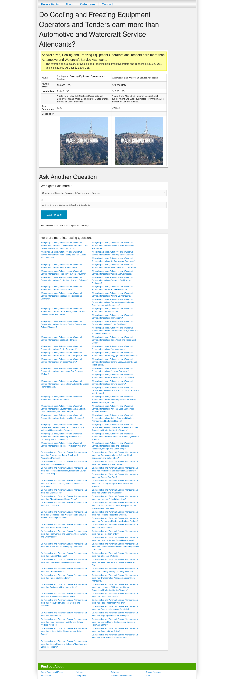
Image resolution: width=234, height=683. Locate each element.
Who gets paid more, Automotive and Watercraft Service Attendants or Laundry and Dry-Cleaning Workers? (62, 371)
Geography (81, 676)
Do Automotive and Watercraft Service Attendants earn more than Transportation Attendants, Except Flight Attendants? (115, 578)
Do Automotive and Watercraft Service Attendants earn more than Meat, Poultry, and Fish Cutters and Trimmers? (64, 603)
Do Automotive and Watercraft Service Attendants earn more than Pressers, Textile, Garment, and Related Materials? (64, 484)
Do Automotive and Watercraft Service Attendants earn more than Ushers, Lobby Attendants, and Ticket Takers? (64, 631)
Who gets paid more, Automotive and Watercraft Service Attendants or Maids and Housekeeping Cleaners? (61, 296)
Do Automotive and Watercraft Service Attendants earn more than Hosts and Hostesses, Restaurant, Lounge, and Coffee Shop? (64, 471)
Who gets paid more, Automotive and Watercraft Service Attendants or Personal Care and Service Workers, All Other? (113, 409)
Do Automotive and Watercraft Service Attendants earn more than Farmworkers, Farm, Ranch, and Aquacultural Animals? (64, 455)
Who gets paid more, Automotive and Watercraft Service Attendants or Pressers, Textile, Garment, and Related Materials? (63, 324)
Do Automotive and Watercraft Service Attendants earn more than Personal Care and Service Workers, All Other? (115, 562)
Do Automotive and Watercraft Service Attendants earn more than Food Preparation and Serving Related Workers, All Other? (64, 622)
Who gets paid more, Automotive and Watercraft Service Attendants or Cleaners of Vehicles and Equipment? (112, 280)
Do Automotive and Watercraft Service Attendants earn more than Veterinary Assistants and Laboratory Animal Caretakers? (115, 547)
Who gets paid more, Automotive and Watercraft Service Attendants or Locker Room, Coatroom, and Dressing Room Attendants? (63, 312)
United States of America (121, 676)
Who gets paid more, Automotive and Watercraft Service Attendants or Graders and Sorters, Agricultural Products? (115, 437)
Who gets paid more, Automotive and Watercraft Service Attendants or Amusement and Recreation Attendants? (113, 246)
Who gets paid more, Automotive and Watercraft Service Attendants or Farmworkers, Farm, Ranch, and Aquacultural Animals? (115, 331)
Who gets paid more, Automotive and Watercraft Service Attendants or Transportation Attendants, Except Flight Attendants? (65, 384)
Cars (148, 676)
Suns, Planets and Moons (52, 672)
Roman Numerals (153, 672)
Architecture (46, 676)
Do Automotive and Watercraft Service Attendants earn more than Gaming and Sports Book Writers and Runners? (115, 484)
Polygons (115, 672)
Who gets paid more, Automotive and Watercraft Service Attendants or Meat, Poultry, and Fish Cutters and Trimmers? (63, 255)
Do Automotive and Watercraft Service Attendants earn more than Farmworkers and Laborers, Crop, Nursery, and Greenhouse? (64, 534)
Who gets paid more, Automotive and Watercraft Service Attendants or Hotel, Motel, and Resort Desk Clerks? (114, 340)
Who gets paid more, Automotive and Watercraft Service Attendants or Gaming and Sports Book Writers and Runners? (115, 390)
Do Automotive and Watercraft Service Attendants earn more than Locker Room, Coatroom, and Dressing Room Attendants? (115, 622)
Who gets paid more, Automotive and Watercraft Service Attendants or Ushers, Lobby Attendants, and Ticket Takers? (114, 362)
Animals (79, 672)
